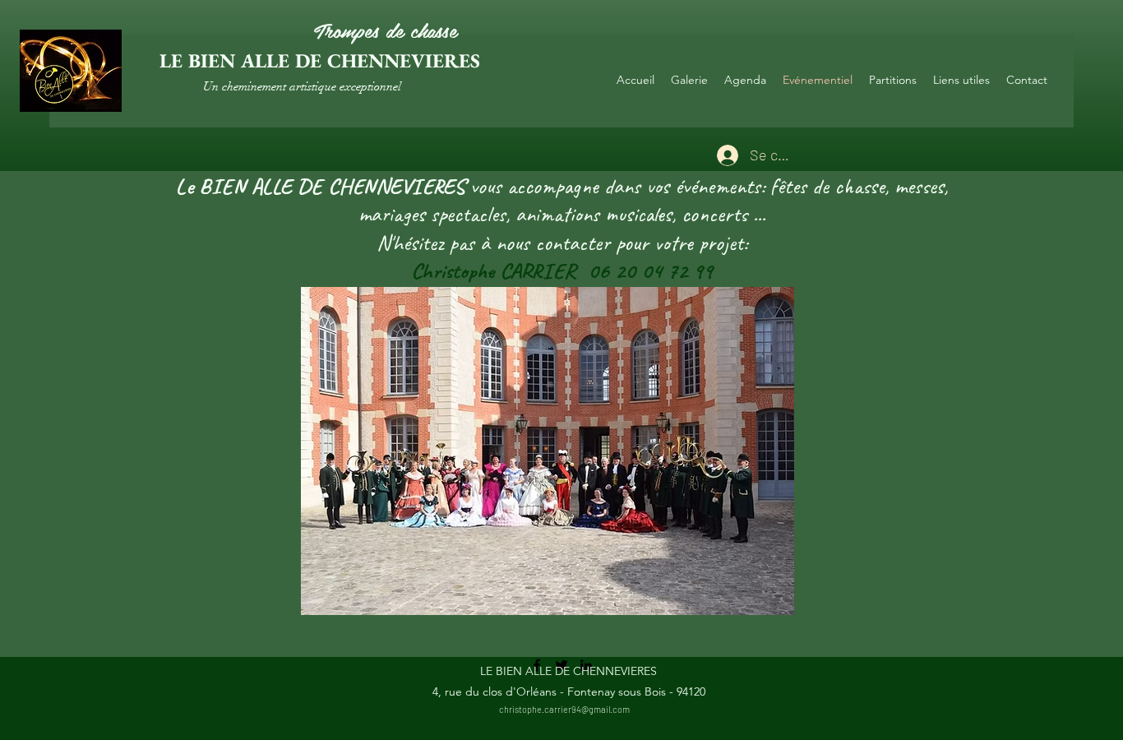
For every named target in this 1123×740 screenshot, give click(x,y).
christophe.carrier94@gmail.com (564, 709)
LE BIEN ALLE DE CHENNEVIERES (319, 60)
